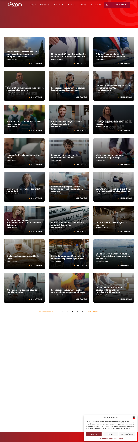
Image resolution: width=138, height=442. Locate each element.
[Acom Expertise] (15, 4)
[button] (134, 417)
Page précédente (46, 312)
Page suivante (93, 312)
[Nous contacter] (107, 5)
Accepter (94, 434)
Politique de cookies (102, 438)
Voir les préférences (127, 434)
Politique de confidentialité (116, 438)
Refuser (110, 434)
